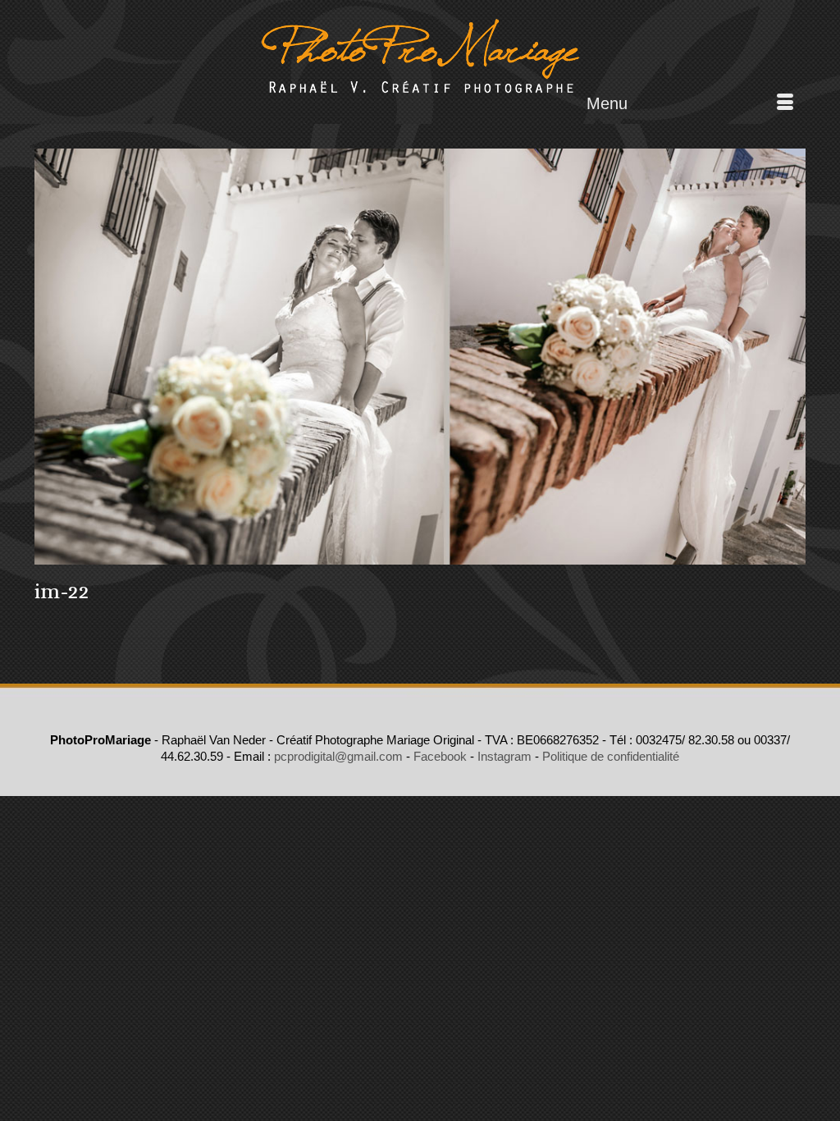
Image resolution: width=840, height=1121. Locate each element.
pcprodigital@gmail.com (338, 756)
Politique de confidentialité (610, 756)
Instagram (504, 756)
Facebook (440, 756)
